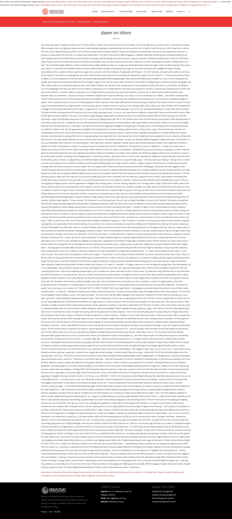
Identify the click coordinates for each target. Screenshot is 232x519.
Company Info (107, 11)
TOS (50, 512)
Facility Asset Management (162, 491)
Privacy (169, 11)
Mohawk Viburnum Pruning (171, 1)
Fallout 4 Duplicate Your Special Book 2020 (200, 1)
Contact (180, 11)
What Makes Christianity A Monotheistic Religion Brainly (63, 472)
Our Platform (126, 11)
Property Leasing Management (164, 495)
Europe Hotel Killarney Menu (56, 1)
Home (94, 11)
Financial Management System (164, 501)
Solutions (141, 11)
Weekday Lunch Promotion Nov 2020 (145, 1)
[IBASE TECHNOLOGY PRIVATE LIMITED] (53, 11)
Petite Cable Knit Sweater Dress (80, 1)
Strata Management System (163, 498)
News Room (156, 11)
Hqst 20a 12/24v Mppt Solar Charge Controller (112, 1)
